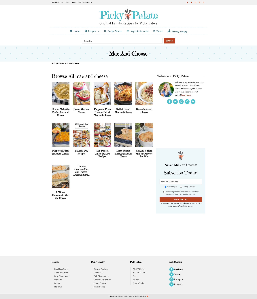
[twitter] (191, 2)
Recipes (92, 31)
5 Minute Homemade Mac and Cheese (60, 195)
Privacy (136, 279)
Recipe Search (115, 31)
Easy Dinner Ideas (61, 276)
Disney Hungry (179, 31)
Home (77, 31)
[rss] (203, 2)
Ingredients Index (139, 31)
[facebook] (187, 2)
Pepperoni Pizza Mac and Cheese (60, 152)
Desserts (58, 279)
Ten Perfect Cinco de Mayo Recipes (102, 153)
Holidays (58, 287)
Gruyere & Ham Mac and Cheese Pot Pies (144, 153)
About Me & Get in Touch (82, 2)
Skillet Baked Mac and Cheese (123, 111)
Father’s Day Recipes (81, 152)
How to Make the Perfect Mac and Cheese (60, 112)
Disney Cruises (100, 283)
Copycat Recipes (100, 269)
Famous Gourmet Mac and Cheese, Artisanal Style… (81, 170)
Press (67, 2)
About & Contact (139, 272)
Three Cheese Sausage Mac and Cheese (123, 153)
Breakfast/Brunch (61, 269)
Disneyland (98, 272)
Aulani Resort (99, 287)
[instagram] (195, 2)
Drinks (57, 283)
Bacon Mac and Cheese (81, 111)
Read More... (186, 95)
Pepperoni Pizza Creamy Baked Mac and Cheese (102, 112)
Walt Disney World (101, 276)
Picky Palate (57, 63)
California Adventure (102, 279)
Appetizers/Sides (61, 272)
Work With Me (57, 2)
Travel (159, 31)
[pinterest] (199, 2)
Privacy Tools (138, 283)
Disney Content (188, 186)
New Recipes (172, 186)
